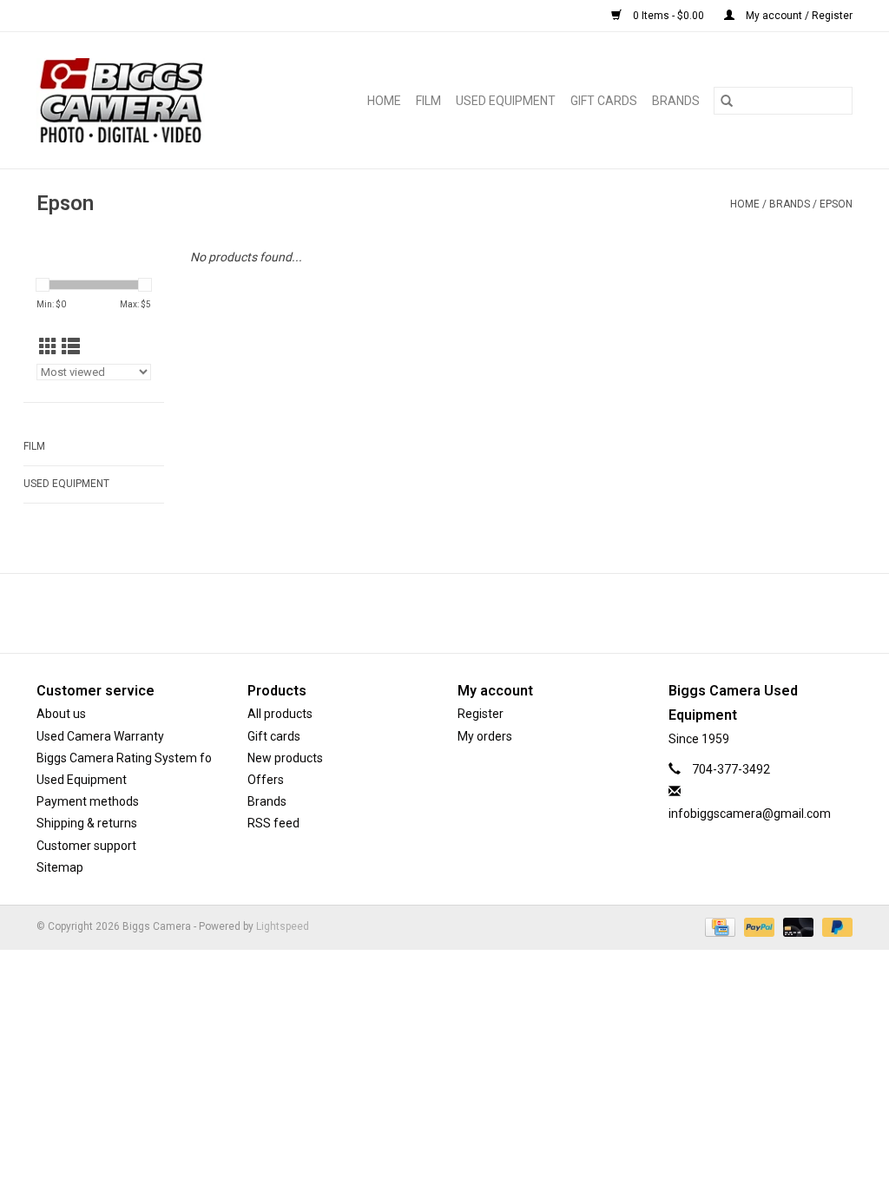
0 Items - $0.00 (668, 16)
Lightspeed (282, 926)
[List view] (71, 347)
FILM (428, 101)
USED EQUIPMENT (506, 101)
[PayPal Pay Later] (834, 926)
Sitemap (59, 867)
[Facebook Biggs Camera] (430, 613)
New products (285, 758)
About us (61, 714)
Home (384, 101)
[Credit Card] (718, 926)
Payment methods (87, 801)
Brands (676, 101)
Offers (265, 780)
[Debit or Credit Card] (796, 926)
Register (481, 714)
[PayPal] (757, 926)
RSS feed (273, 823)
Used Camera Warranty (100, 736)
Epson (836, 204)
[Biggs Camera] (140, 100)
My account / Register (798, 16)
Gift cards (603, 101)
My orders (485, 736)
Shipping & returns (86, 823)
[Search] (727, 101)
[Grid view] (48, 347)
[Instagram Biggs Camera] (460, 613)
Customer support (86, 846)
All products (280, 714)
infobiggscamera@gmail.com (749, 813)
